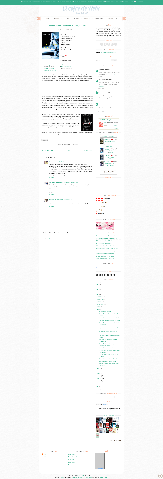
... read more (115, 74)
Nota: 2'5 (74, 457)
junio (98, 368)
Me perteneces (66, 65)
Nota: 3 (70, 459)
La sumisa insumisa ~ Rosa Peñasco (105, 256)
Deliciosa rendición (49, 68)
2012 (97, 384)
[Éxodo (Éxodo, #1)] (97, 422)
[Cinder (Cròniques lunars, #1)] (110, 427)
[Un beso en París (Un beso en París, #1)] (117, 427)
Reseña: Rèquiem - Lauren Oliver (107, 361)
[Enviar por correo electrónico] (42, 140)
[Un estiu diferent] (101, 426)
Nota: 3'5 (74, 459)
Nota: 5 (70, 465)
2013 (97, 294)
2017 (97, 284)
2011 (97, 386)
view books (116, 128)
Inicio (47, 18)
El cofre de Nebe (80, 475)
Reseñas (56, 18)
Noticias (76, 18)
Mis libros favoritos (108, 415)
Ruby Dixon (111, 152)
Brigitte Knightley (109, 166)
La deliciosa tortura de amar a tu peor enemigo (110, 163)
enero (98, 381)
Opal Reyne (111, 158)
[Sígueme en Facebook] (101, 44)
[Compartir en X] (45, 140)
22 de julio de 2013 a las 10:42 (70, 182)
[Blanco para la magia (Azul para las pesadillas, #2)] (114, 422)
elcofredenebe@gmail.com (108, 52)
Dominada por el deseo (50, 65)
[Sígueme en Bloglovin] (115, 44)
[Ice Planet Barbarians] (101, 153)
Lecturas (66, 18)
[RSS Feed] (112, 44)
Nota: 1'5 (74, 454)
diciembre (100, 296)
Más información (140, 1)
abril (98, 373)
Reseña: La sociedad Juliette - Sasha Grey (109, 318)
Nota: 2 (70, 457)
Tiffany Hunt (109, 146)
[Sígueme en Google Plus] (108, 44)
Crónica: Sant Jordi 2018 (105, 79)
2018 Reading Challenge (108, 120)
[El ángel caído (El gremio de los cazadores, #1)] (97, 427)
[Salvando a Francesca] (107, 432)
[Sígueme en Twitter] (105, 44)
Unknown (46, 456)
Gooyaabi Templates (103, 477)
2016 (97, 287)
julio (98, 309)
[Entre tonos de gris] (104, 422)
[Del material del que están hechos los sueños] (107, 427)
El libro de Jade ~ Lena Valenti (104, 241)
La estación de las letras (56, 182)
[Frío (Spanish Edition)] (104, 432)
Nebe (64, 29)
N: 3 (72, 144)
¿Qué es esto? (99, 468)
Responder (51, 177)
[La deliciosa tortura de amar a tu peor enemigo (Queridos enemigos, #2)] (101, 165)
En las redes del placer (50, 70)
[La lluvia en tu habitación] (101, 432)
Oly (49, 162)
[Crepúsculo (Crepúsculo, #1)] (107, 422)
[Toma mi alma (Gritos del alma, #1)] (110, 422)
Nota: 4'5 (74, 462)
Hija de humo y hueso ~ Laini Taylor (105, 258)
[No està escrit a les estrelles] (114, 426)
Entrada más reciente (47, 150)
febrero (99, 378)
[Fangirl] (97, 437)
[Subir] (160, 476)
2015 (97, 289)
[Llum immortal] (97, 431)
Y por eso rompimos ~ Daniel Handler (106, 236)
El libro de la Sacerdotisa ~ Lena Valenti (106, 246)
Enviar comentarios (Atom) (56, 239)
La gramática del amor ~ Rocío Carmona (106, 238)
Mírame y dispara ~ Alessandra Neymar (106, 251)
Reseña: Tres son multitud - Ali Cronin (109, 348)
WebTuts (62, 477)
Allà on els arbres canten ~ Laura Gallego (107, 248)
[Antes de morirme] (117, 432)
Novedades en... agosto (105, 311)
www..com (99, 454)
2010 (97, 389)
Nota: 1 (70, 454)
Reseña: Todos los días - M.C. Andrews (109, 359)
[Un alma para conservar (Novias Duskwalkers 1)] (101, 159)
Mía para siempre (66, 66)
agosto (99, 306)
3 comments (74, 29)
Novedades (87, 18)
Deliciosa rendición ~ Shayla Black (105, 253)
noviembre (100, 299)
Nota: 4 (70, 462)
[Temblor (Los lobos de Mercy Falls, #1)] (117, 422)
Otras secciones (112, 18)
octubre (99, 301)
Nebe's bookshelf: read (108, 136)
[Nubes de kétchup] (110, 432)
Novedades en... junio (104, 69)
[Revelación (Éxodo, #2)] (104, 427)
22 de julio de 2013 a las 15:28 (64, 199)
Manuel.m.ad (52, 199)
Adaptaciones (99, 18)
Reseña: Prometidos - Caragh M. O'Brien (109, 320)
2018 (97, 282)
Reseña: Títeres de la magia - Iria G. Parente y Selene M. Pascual (107, 91)
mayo (98, 371)
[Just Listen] (114, 432)
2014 (97, 292)
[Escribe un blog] (44, 140)
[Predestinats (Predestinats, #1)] (101, 422)
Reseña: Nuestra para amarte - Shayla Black (67, 26)
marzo (99, 376)
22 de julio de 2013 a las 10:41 (58, 162)
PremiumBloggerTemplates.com (85, 477)
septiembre (100, 304)
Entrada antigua (88, 150)
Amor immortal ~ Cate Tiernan (104, 243)
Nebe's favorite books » (115, 440)
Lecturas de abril (103, 102)
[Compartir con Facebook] (47, 140)
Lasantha (75, 477)
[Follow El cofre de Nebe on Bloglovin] (102, 404)
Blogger (112, 410)
